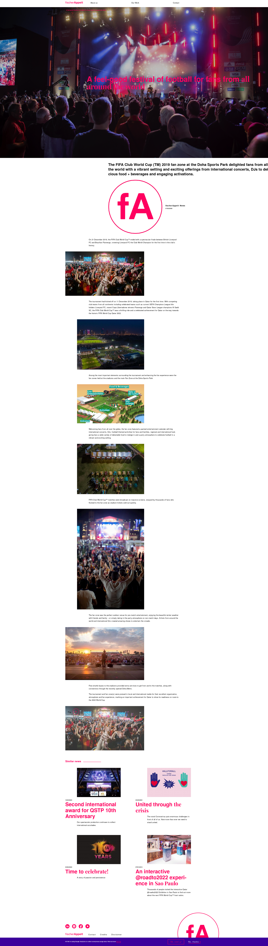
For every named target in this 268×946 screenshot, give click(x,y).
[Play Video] (104, 728)
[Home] (75, 2)
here (118, 941)
